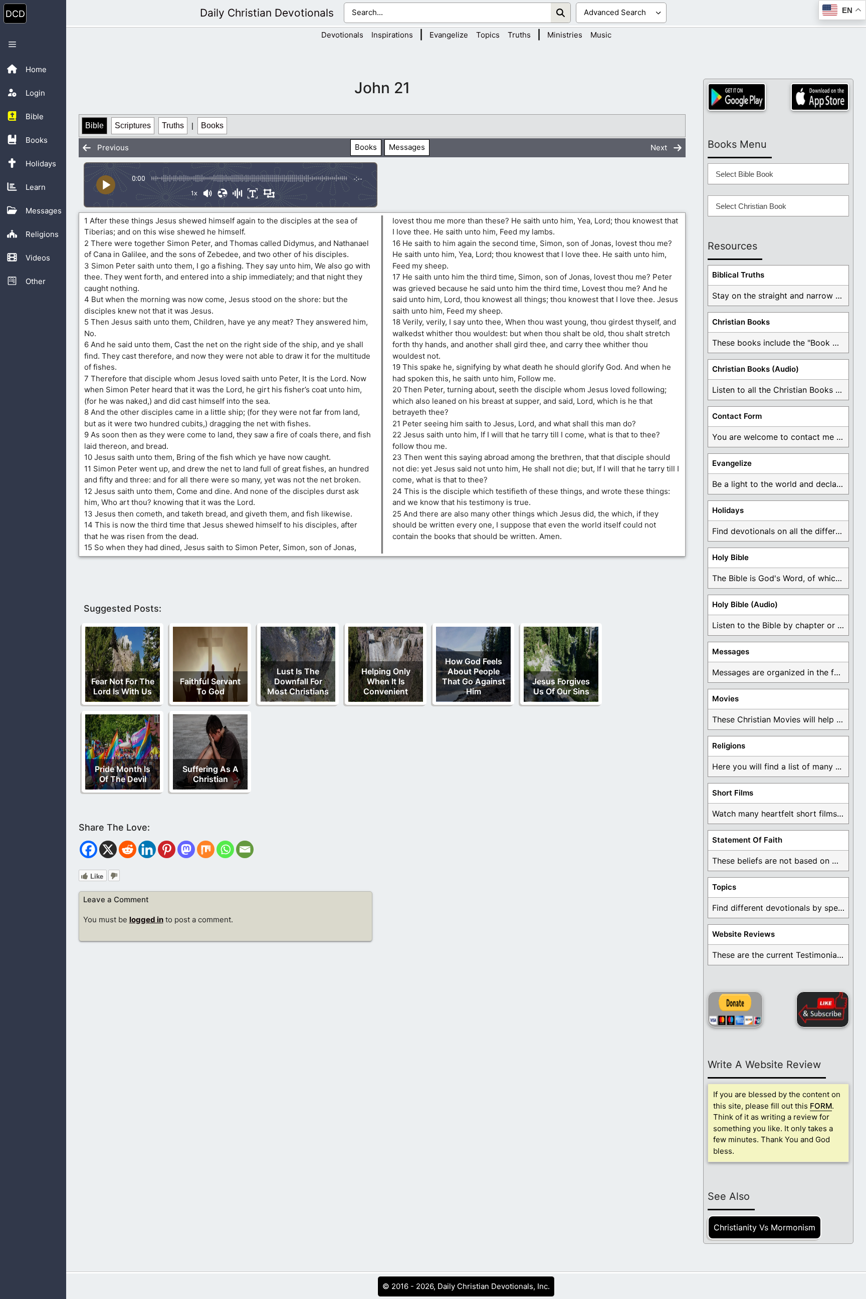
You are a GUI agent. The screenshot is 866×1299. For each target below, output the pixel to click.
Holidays (728, 510)
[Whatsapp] (225, 849)
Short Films (732, 793)
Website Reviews (743, 934)
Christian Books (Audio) (755, 369)
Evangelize (448, 35)
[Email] (245, 849)
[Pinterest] (166, 849)
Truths (519, 35)
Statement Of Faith (747, 840)
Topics (488, 35)
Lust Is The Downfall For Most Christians (298, 681)
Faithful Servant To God (210, 686)
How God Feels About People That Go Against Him (473, 676)
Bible (94, 125)
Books (212, 125)
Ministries (564, 35)
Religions (728, 745)
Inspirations (392, 35)
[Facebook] (88, 849)
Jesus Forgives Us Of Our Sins (561, 686)
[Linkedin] (147, 849)
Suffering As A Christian (210, 774)
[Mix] (205, 849)
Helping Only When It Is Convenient (385, 681)
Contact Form (737, 416)
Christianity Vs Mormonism (764, 1227)
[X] (108, 849)
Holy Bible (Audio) (745, 604)
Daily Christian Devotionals (267, 13)
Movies (725, 698)
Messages (407, 147)
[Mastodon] (186, 849)
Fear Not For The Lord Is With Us (122, 686)
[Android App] (737, 97)
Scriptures (133, 125)
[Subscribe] (822, 1009)
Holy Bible (730, 557)
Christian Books (741, 322)
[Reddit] (127, 849)
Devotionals (342, 35)
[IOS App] (820, 97)
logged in (146, 919)
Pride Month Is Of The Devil (122, 774)
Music (600, 35)
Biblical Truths (738, 275)
